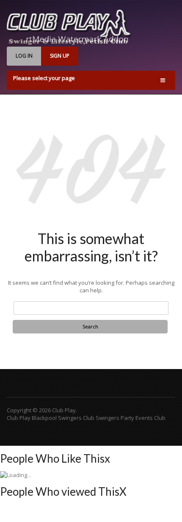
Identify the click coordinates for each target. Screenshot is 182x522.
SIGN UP (59, 55)
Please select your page (44, 78)
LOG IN (24, 55)
